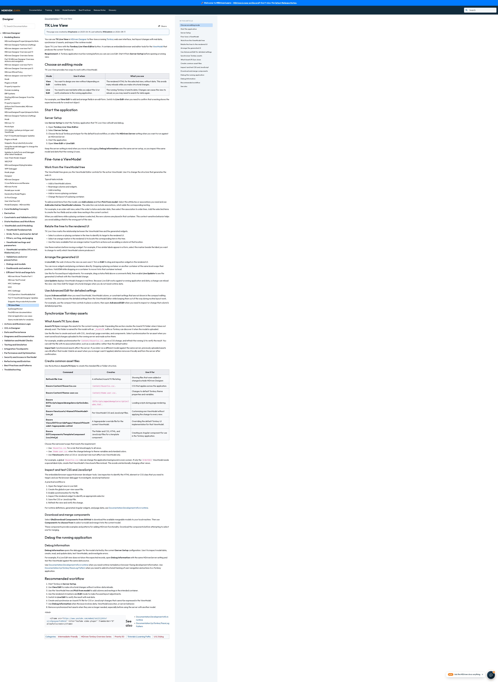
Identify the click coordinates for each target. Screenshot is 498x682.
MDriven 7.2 (9, 123)
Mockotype (9, 126)
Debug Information (188, 79)
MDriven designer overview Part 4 (19, 65)
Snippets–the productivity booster (19, 143)
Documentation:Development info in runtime (128, 508)
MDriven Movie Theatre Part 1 (20, 276)
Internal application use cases (20, 316)
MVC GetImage (14, 283)
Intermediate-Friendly (68, 636)
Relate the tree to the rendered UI (194, 44)
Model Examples (69, 10)
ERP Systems (10, 93)
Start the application (189, 29)
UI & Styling (159, 636)
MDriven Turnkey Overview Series (96, 636)
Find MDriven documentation (20, 312)
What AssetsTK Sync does (191, 60)
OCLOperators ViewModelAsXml (21, 294)
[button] (465, 674)
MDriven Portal (11, 186)
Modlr (7, 79)
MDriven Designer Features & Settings (20, 45)
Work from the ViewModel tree (193, 40)
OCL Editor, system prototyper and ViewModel (19, 131)
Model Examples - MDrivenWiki (17, 205)
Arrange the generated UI (191, 48)
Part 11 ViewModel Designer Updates (20, 136)
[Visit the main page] (11, 10)
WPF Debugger (11, 169)
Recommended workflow (190, 83)
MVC (10, 287)
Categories (51, 636)
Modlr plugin (10, 172)
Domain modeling (12, 90)
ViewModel (158, 46)
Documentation (35, 10)
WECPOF (8, 161)
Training (48, 10)
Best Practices (85, 10)
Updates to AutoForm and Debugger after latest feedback (19, 153)
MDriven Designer (12, 179)
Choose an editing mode (190, 25)
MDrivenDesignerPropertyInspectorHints (22, 41)
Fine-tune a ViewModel (190, 37)
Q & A (57, 10)
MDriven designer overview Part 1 (18, 48)
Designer (8, 176)
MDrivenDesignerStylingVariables (18, 165)
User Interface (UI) (12, 201)
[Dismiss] (482, 674)
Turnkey (110, 39)
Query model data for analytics (20, 319)
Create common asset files (191, 63)
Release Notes (100, 10)
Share (164, 26)
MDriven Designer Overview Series (19, 55)
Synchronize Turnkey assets (191, 56)
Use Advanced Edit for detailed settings (196, 52)
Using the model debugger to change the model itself (21, 147)
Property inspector (12, 86)
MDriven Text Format (16, 280)
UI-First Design (11, 197)
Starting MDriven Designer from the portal (19, 98)
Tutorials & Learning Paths (139, 636)
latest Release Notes (285, 3)
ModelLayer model (12, 190)
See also (184, 86)
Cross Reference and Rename (17, 183)
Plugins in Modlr (11, 83)
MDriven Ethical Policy (14, 72)
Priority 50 (119, 636)
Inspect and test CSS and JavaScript (195, 67)
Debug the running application (192, 75)
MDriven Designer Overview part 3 (19, 52)
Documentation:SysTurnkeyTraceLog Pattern (65, 568)
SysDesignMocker (15, 309)
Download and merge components (194, 71)
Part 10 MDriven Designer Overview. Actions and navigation (19, 60)
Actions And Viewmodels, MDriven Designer (19, 107)
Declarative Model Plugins (15, 194)
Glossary (112, 10)
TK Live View (14, 305)
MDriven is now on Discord (246, 3)
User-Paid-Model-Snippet (15, 158)
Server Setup (186, 33)
